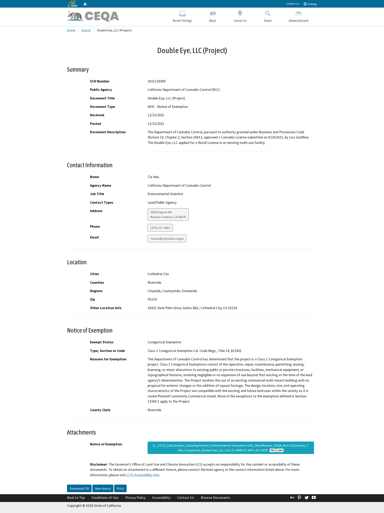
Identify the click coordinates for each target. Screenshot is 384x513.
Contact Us (292, 3)
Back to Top (76, 497)
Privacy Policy (135, 497)
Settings (312, 4)
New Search (103, 488)
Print (120, 488)
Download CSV (79, 488)
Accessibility (161, 497)
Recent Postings (182, 20)
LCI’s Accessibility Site (143, 475)
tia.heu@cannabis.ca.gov (167, 238)
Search (268, 20)
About (212, 20)
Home (71, 30)
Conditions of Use (105, 497)
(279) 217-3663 (160, 228)
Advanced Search (298, 20)
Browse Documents (215, 497)
